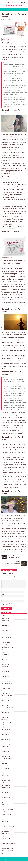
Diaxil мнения (4, 715)
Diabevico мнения (5, 734)
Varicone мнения (5, 773)
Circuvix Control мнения (6, 630)
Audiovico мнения (5, 739)
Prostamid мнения (5, 797)
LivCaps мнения (5, 669)
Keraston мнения (5, 628)
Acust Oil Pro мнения (6, 686)
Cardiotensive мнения (6, 698)
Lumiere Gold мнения (6, 637)
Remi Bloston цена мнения (7, 826)
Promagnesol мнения (6, 814)
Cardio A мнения (5, 705)
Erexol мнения (4, 763)
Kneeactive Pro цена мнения (7, 850)
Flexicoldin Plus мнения (6, 770)
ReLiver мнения (5, 766)
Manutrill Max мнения (6, 645)
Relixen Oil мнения (5, 816)
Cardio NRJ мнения (5, 664)
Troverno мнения (5, 845)
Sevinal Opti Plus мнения (7, 647)
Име (2, 590)
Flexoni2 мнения (5, 804)
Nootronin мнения (5, 724)
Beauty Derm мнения (6, 693)
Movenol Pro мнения (6, 710)
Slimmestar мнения (5, 780)
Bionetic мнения (5, 661)
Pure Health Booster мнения (7, 848)
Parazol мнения (5, 792)
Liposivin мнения (5, 618)
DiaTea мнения (4, 795)
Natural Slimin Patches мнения (8, 732)
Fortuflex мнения (5, 775)
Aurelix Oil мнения (5, 642)
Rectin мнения (4, 717)
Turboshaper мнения (6, 690)
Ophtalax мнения (5, 841)
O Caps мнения (5, 799)
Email (2, 594)
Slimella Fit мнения (5, 729)
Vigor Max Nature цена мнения (8, 853)
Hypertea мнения (5, 802)
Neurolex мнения (5, 829)
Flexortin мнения (5, 620)
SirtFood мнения (5, 749)
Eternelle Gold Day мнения (7, 681)
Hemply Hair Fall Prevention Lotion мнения (11, 707)
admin (11, 19)
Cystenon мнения (5, 768)
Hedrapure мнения (5, 838)
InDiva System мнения (6, 649)
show (8, 39)
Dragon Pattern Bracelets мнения (9, 652)
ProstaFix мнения (5, 654)
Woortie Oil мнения (5, 720)
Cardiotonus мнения (6, 703)
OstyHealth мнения (5, 712)
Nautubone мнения (5, 787)
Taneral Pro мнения (5, 688)
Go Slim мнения (5, 790)
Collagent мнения (5, 727)
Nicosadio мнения (5, 741)
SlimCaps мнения (5, 831)
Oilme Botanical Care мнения (8, 812)
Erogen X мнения (5, 778)
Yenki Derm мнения (5, 632)
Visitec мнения (4, 821)
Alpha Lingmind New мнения (8, 843)
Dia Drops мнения (5, 785)
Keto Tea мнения (5, 678)
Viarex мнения (4, 659)
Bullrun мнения (5, 666)
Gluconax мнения (5, 751)
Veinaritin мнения (5, 676)
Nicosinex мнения (5, 625)
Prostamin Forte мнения (6, 758)
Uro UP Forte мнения (6, 615)
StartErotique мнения (6, 674)
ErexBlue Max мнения (6, 623)
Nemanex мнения (5, 753)
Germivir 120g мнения (6, 722)
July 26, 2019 (5, 19)
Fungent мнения (5, 836)
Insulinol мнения (5, 746)
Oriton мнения (4, 657)
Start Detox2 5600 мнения (7, 809)
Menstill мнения (5, 635)
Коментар (3, 579)
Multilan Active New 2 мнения (8, 824)
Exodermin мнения (5, 756)
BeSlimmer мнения (5, 737)
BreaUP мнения (5, 640)
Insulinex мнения (5, 833)
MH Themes (22, 859)
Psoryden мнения (5, 761)
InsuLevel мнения (5, 782)
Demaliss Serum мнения (7, 695)
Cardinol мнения (5, 700)
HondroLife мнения (5, 819)
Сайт (2, 598)
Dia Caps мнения (5, 671)
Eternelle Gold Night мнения (7, 744)
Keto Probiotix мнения (6, 683)
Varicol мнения (4, 807)
